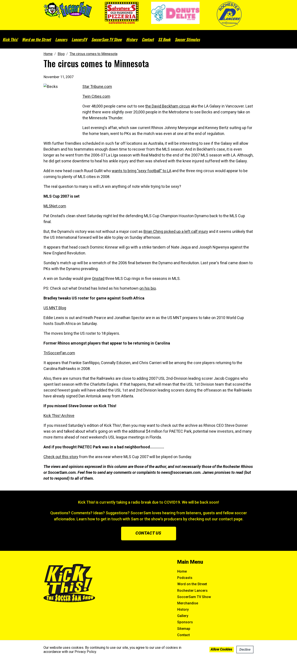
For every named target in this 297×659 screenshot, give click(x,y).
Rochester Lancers (192, 590)
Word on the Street (36, 39)
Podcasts (184, 578)
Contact (148, 39)
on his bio (147, 288)
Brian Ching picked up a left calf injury (175, 231)
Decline (244, 649)
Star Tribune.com (97, 86)
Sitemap (183, 629)
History (131, 39)
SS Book (164, 39)
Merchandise (187, 603)
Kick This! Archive (58, 415)
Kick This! (10, 39)
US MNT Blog (54, 308)
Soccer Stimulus (187, 39)
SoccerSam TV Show (106, 39)
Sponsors (185, 622)
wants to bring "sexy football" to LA (141, 170)
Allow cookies (221, 649)
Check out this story (60, 456)
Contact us (148, 533)
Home (182, 571)
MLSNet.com (54, 206)
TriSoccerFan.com (59, 353)
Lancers (61, 39)
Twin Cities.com (96, 96)
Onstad (98, 278)
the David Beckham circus (167, 106)
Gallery (182, 616)
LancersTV (79, 39)
